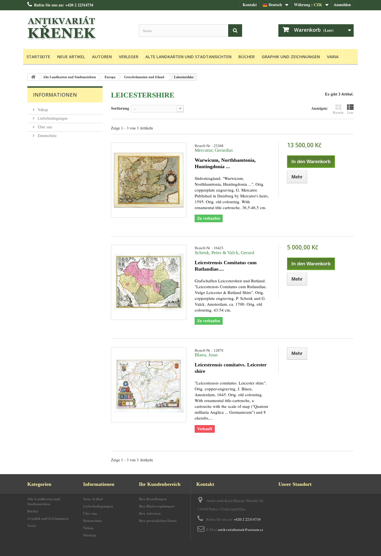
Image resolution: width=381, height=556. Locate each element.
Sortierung (120, 108)
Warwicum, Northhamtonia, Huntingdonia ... (225, 163)
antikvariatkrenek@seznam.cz (240, 529)
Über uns (44, 127)
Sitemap (89, 535)
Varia (333, 56)
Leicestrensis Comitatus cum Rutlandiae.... (226, 266)
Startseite (38, 56)
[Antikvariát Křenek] (79, 28)
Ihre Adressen (150, 513)
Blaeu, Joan (206, 354)
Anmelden (342, 5)
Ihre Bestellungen (153, 498)
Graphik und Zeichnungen (291, 56)
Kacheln (338, 112)
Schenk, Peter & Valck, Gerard (224, 252)
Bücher (246, 56)
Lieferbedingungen (52, 118)
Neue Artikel (71, 56)
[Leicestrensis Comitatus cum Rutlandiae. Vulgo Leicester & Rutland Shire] (149, 282)
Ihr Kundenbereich (159, 484)
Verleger (128, 56)
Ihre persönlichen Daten (158, 520)
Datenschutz (47, 136)
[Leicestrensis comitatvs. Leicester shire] (149, 385)
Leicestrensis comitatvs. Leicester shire (231, 368)
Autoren (102, 56)
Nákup (42, 110)
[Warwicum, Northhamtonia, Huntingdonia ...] (149, 180)
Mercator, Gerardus (214, 150)
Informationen (55, 94)
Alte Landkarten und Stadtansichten (188, 56)
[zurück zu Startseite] (33, 77)
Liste (350, 112)
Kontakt (250, 5)
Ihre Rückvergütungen (156, 506)
